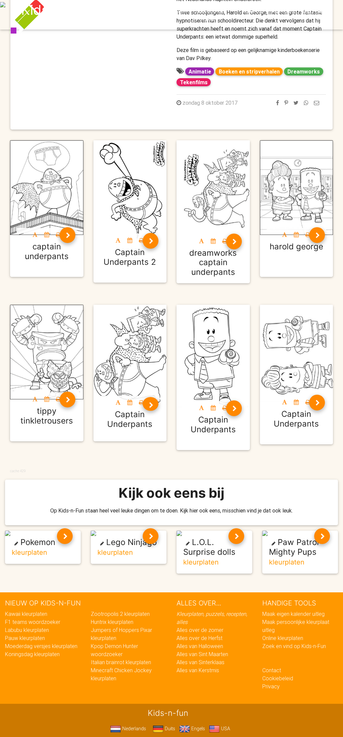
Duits (169, 729)
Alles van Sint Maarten (202, 654)
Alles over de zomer (200, 630)
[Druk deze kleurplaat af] (58, 234)
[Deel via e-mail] (316, 103)
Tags (306, 10)
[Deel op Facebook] (277, 103)
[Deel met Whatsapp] (306, 103)
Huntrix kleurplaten (112, 622)
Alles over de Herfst (199, 638)
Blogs (137, 10)
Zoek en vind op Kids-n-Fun (294, 646)
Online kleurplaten (282, 638)
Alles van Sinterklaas (200, 662)
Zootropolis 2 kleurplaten (120, 613)
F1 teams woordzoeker (32, 622)
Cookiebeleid (277, 678)
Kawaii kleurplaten (26, 613)
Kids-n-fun (54, 10)
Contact (271, 670)
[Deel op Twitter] (295, 103)
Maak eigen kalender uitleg (293, 613)
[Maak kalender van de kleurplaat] (47, 234)
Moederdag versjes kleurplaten (41, 646)
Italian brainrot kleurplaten (121, 662)
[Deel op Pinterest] (286, 103)
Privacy (271, 686)
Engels (197, 729)
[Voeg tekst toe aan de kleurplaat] (35, 234)
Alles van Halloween (200, 646)
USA (225, 729)
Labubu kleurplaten (27, 630)
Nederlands (133, 729)
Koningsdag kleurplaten (32, 654)
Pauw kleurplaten (25, 638)
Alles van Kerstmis (198, 670)
